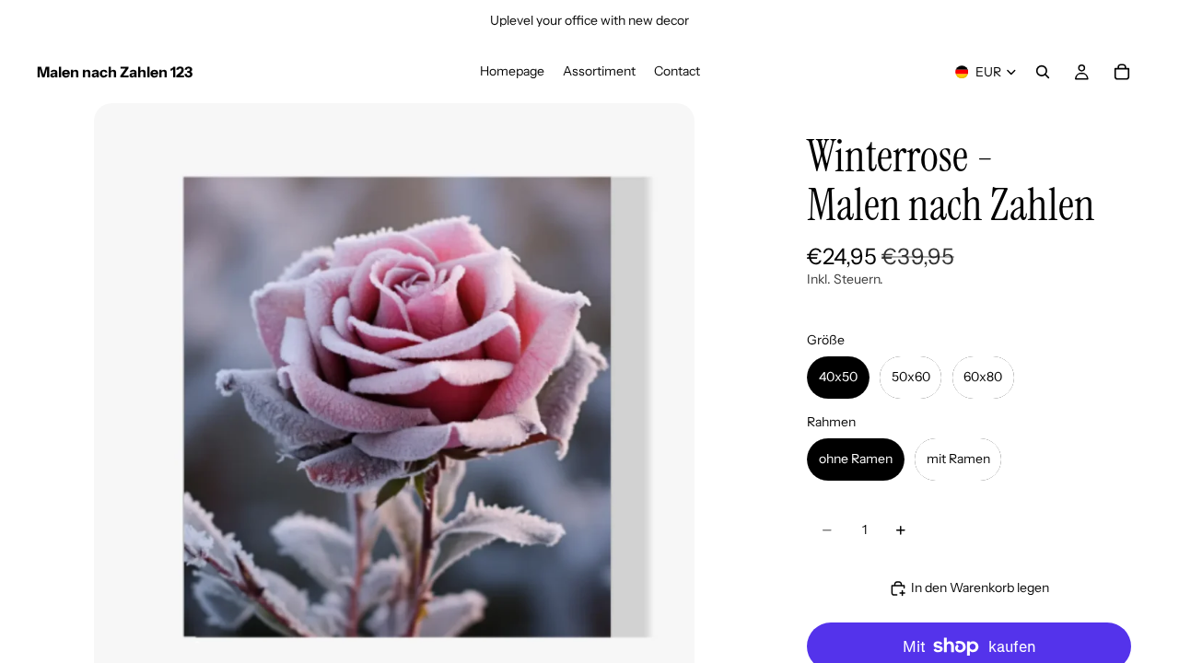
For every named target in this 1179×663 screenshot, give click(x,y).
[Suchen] (1042, 72)
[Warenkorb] (1122, 72)
